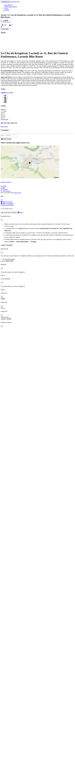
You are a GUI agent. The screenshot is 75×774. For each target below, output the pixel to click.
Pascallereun (7, 191)
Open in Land (9, 261)
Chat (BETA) (8, 5)
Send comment (7, 139)
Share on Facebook (8, 203)
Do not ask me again (9, 259)
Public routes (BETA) (10, 6)
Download (9, 245)
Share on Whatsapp (8, 205)
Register (6, 10)
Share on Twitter (7, 201)
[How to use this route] (1, 27)
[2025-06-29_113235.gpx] (30, 178)
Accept (9, 319)
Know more (4, 126)
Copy (21, 212)
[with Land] (4, 119)
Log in (6, 8)
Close (2, 298)
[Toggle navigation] (5, 2)
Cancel (3, 245)
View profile (9, 92)
